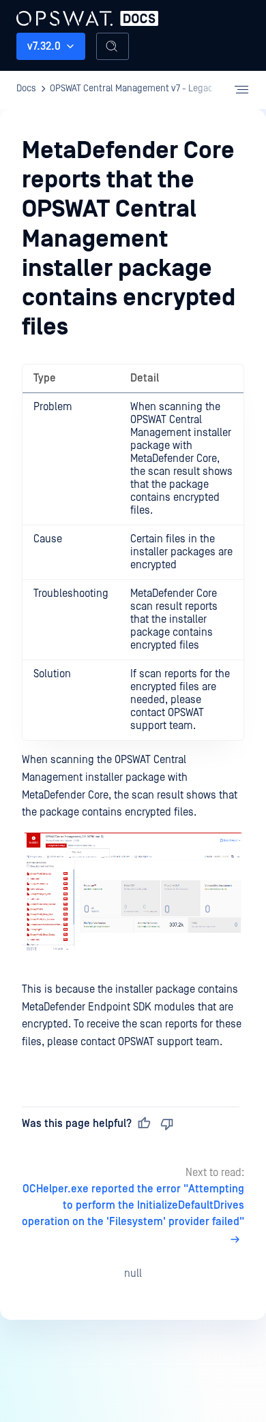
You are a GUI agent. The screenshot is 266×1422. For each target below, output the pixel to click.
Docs (26, 88)
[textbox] (133, 707)
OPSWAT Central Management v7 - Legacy (134, 88)
